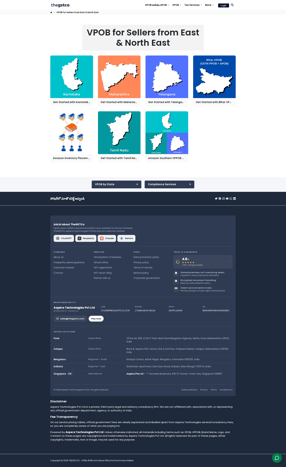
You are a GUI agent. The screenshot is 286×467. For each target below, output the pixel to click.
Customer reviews (64, 267)
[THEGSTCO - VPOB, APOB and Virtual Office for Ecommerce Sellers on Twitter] (216, 198)
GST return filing (103, 273)
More (209, 5)
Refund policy (141, 273)
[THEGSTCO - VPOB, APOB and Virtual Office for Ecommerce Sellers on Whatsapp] (231, 198)
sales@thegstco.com (72, 318)
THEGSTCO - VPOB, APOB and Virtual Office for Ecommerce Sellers (101, 460)
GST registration (103, 267)
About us (59, 257)
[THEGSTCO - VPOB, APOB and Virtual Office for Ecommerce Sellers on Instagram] (223, 198)
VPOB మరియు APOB (157, 5)
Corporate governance (147, 278)
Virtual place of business (107, 257)
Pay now (96, 318)
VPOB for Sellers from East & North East (78, 12)
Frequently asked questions (69, 262)
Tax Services (193, 5)
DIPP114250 (175, 310)
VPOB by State (104, 184)
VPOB (177, 5)
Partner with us (102, 278)
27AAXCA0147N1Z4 (145, 310)
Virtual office (101, 262)
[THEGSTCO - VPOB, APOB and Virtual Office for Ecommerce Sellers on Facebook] (220, 198)
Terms (214, 389)
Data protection (189, 389)
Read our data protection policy (195, 283)
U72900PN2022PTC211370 (115, 310)
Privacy (204, 389)
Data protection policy (146, 257)
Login (224, 5)
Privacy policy (141, 262)
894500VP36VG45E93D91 (216, 310)
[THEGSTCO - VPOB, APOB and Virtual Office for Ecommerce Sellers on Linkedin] (234, 198)
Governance (226, 389)
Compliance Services (162, 184)
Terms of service (143, 267)
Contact (58, 273)
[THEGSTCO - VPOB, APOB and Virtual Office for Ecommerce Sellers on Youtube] (227, 198)
